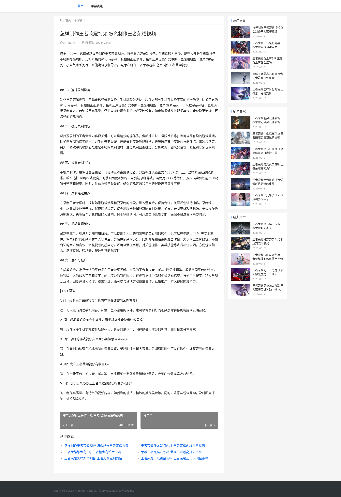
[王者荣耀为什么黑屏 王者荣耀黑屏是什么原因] (240, 270)
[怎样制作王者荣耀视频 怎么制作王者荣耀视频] (240, 28)
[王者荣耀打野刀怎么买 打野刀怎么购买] (240, 240)
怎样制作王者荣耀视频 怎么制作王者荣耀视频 (96, 446)
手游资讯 (97, 6)
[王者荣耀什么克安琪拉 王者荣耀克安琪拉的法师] (240, 134)
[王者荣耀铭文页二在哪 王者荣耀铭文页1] (240, 165)
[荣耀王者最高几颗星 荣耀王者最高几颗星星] (240, 74)
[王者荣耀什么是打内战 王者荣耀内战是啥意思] (240, 43)
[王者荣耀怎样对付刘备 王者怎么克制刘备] (240, 89)
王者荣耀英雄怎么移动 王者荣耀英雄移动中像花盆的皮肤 (268, 289)
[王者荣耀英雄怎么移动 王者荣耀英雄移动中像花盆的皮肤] (240, 286)
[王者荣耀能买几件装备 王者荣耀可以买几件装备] (240, 118)
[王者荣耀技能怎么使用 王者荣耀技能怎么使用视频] (240, 255)
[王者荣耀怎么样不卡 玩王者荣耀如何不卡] (240, 224)
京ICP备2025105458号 (111, 490)
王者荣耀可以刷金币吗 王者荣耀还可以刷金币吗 (174, 458)
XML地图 (129, 490)
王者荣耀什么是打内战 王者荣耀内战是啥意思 (173, 446)
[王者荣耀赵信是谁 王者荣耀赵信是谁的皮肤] (240, 180)
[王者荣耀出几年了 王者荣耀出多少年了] (240, 195)
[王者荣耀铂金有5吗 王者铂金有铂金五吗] (240, 59)
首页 (80, 6)
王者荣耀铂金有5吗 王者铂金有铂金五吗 (92, 452)
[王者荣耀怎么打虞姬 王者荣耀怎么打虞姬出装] (240, 149)
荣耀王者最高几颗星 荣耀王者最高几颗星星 (171, 452)
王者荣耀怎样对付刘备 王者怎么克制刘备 (93, 458)
